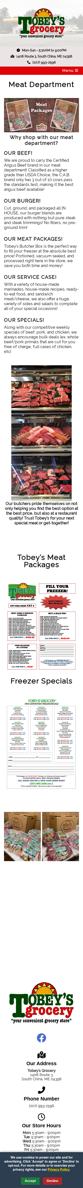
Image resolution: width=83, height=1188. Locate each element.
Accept (30, 1181)
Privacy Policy (58, 1169)
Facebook (41, 1038)
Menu (68, 70)
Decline (52, 1181)
